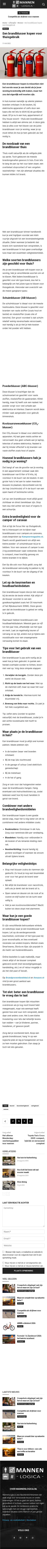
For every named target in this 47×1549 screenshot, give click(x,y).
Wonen (20, 23)
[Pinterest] (24, 1121)
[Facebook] (12, 1121)
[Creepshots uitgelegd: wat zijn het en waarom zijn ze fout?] (9, 1288)
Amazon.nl (39, 977)
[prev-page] (4, 1194)
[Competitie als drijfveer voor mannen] (9, 1313)
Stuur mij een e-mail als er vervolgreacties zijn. (23, 1263)
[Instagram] (20, 1537)
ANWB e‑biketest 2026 (26, 1323)
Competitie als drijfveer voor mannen (23, 17)
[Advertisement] (23, 203)
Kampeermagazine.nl (32, 536)
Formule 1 (21, 1341)
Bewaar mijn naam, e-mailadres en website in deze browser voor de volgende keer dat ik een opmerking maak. (22, 1255)
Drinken (20, 1303)
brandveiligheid (23, 1106)
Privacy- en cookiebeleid (14, 1520)
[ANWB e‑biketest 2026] (9, 1326)
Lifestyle (12, 23)
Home (5, 23)
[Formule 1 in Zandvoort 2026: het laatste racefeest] (9, 1339)
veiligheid (35, 1106)
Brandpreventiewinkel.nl (18, 977)
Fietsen (20, 1326)
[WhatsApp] (30, 1121)
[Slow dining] (9, 1185)
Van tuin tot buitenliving (27, 1158)
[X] (18, 1121)
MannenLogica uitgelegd (26, 1291)
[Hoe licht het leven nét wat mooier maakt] (9, 1173)
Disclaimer (31, 1520)
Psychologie (22, 1316)
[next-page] (8, 1194)
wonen (6, 1109)
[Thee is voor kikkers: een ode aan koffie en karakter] (9, 1452)
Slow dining (22, 1182)
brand (12, 1106)
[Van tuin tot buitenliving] (9, 1161)
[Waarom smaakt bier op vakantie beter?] (9, 1301)
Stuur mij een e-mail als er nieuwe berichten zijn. (24, 1266)
